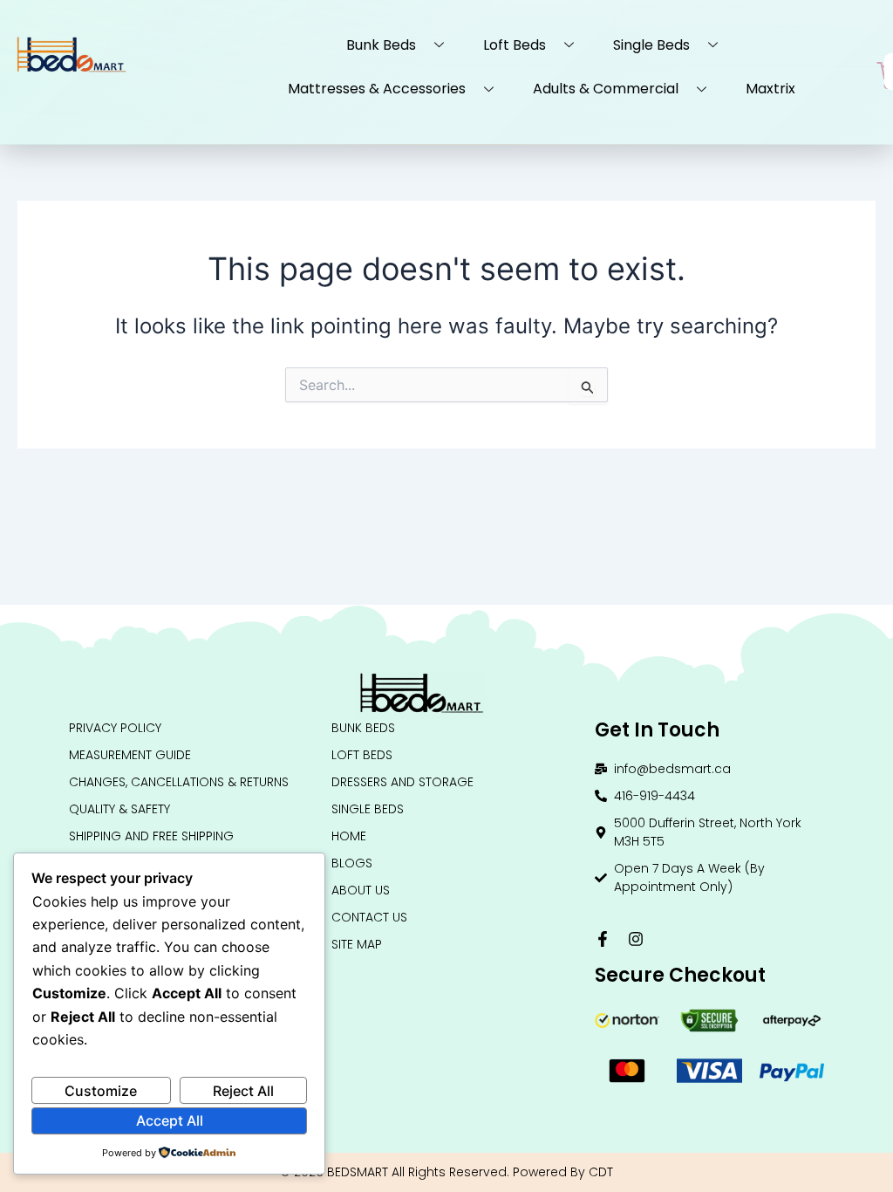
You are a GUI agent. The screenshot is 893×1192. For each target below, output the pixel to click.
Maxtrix (770, 89)
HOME (348, 836)
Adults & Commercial (605, 89)
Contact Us (369, 917)
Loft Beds (514, 45)
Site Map (356, 944)
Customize (101, 1091)
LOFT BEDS (361, 755)
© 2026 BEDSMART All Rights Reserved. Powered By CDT (446, 1172)
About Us (360, 890)
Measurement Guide (130, 755)
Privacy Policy (115, 727)
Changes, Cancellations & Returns (179, 782)
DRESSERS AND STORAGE (402, 782)
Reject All (243, 1091)
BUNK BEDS (363, 727)
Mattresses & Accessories (377, 89)
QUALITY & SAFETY (119, 809)
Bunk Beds (381, 45)
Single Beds (651, 45)
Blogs (351, 863)
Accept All (169, 1120)
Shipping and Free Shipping (151, 836)
